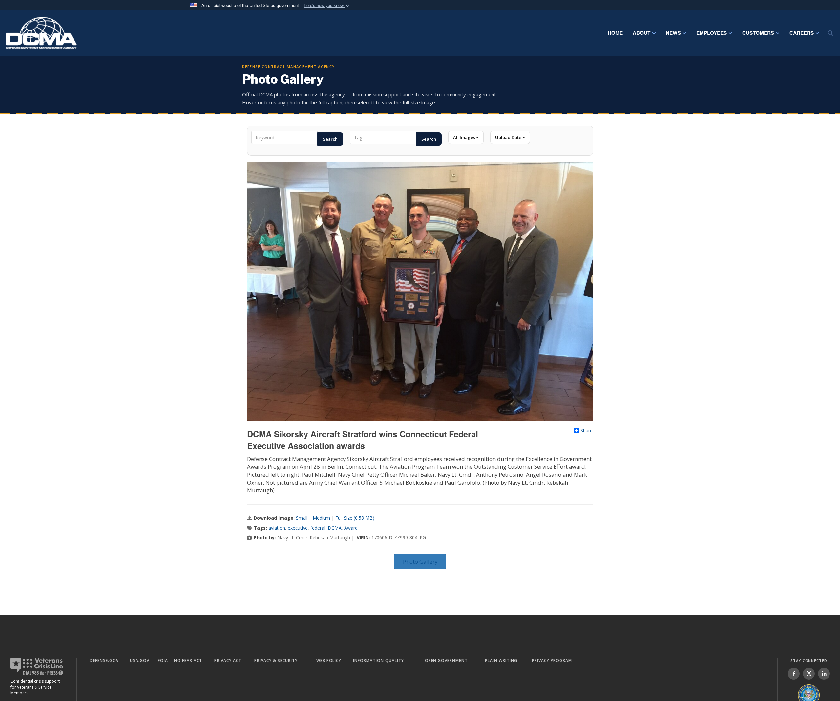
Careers (801, 32)
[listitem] (794, 674)
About (641, 32)
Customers (758, 32)
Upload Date (508, 137)
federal (317, 528)
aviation (276, 528)
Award (351, 528)
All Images (464, 137)
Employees (711, 32)
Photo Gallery (420, 561)
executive (298, 528)
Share (586, 430)
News (673, 32)
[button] (327, 5)
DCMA (335, 528)
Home (615, 32)
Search (330, 139)
